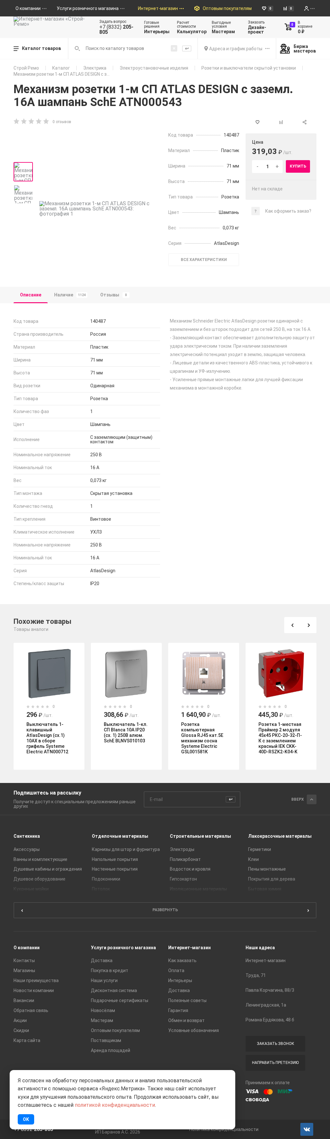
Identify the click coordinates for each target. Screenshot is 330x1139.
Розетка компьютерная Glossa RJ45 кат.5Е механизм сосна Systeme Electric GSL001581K (202, 738)
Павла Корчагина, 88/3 (270, 990)
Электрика (94, 68)
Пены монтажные (267, 869)
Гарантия (178, 1010)
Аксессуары (27, 849)
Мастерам (102, 1020)
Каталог (61, 68)
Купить (298, 166)
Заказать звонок (275, 1043)
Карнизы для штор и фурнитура (126, 849)
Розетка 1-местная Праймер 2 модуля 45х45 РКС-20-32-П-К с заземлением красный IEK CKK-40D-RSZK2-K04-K (280, 738)
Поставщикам (106, 1040)
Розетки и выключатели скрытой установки (248, 68)
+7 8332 (33, 1129)
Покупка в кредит (109, 970)
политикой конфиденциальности (115, 1105)
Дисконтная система (114, 990)
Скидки (21, 1030)
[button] (292, 625)
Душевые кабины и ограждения (48, 869)
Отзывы (113, 294)
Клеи (253, 859)
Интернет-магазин (189, 947)
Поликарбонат (185, 859)
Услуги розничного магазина (123, 947)
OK (26, 1119)
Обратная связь (31, 1010)
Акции (20, 1020)
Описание (30, 294)
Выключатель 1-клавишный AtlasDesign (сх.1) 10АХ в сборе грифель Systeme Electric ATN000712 (47, 738)
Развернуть (165, 910)
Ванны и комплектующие (40, 859)
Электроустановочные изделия (154, 68)
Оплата (176, 970)
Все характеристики (204, 259)
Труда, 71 (256, 975)
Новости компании (34, 990)
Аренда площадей (110, 1050)
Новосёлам (103, 1010)
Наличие (70, 294)
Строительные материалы (200, 836)
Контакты (24, 960)
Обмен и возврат (186, 1020)
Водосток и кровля (190, 869)
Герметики (259, 849)
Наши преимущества (36, 980)
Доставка (101, 960)
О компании (27, 947)
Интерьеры (180, 980)
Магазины (24, 970)
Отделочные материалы (120, 836)
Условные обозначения (193, 1030)
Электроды (182, 849)
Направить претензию (275, 1062)
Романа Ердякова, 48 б (270, 1020)
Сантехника (27, 836)
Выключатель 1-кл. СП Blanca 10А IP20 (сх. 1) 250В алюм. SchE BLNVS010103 (126, 732)
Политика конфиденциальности (223, 1129)
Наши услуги (104, 980)
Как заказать (182, 960)
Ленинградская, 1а (266, 1005)
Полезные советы (187, 1000)
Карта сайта (27, 1040)
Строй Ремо (26, 68)
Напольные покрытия (115, 859)
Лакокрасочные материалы (280, 836)
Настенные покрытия (115, 869)
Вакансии (24, 1000)
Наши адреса (260, 947)
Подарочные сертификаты (119, 1000)
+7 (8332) (116, 29)
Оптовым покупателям (115, 1030)
